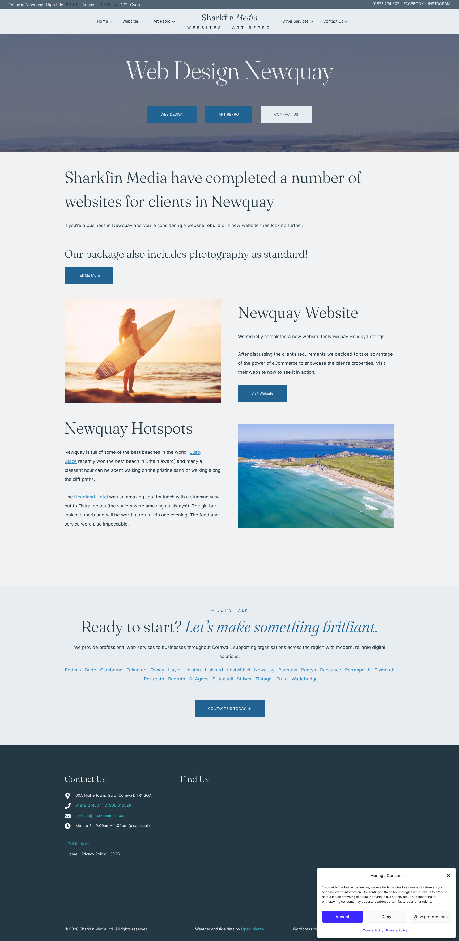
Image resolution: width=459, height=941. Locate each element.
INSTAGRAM (439, 3)
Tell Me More (89, 275)
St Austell (222, 679)
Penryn (308, 670)
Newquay (264, 670)
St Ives (244, 679)
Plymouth (384, 670)
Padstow (287, 670)
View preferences (430, 916)
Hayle (174, 670)
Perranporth (358, 670)
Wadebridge (305, 679)
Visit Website (262, 393)
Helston (192, 670)
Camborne (111, 670)
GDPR (115, 854)
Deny (386, 916)
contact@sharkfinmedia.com (101, 815)
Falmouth (136, 670)
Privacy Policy (397, 930)
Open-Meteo (252, 929)
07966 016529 (118, 805)
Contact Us (333, 21)
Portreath (154, 679)
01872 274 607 (385, 3)
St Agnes (199, 679)
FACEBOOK (413, 3)
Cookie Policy (373, 930)
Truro (282, 679)
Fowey (157, 670)
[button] (448, 875)
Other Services (295, 21)
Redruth (176, 679)
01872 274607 (88, 805)
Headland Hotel (91, 496)
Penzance (330, 670)
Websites (130, 21)
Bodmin (73, 670)
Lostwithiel (238, 670)
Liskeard (214, 670)
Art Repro (162, 21)
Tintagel (264, 679)
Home (102, 21)
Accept (342, 916)
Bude (90, 670)
